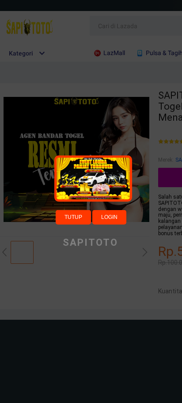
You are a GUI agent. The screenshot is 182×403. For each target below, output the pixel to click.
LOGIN (109, 217)
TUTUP (73, 217)
